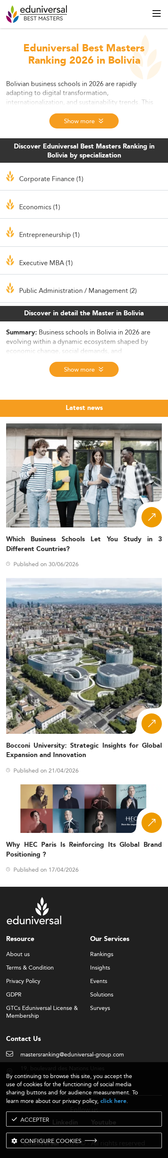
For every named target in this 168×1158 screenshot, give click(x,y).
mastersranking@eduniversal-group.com (72, 1055)
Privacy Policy (23, 981)
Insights (100, 968)
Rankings (101, 954)
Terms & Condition (30, 968)
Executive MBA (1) (46, 263)
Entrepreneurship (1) (49, 234)
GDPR (14, 995)
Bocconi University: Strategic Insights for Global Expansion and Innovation (84, 750)
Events (98, 981)
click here (113, 1101)
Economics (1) (39, 207)
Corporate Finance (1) (51, 179)
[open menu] (157, 13)
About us (18, 954)
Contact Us (23, 1039)
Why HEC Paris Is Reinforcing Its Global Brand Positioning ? (84, 849)
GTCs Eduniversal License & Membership (42, 1008)
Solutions (101, 995)
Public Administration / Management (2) (78, 290)
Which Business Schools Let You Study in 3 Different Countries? (84, 544)
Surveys (100, 1008)
